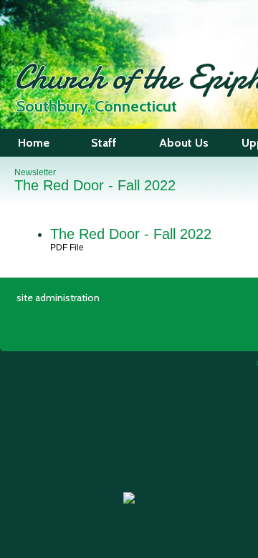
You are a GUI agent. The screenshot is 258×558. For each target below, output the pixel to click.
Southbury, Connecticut (96, 106)
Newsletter (35, 172)
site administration (58, 297)
